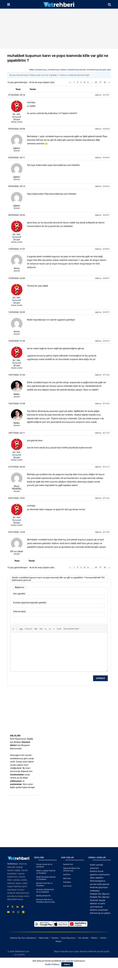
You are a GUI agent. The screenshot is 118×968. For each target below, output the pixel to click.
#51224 (106, 498)
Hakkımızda (43, 937)
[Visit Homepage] (59, 4)
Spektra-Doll (68, 864)
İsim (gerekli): (19, 593)
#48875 (106, 312)
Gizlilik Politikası (52, 964)
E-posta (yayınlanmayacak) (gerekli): (30, 602)
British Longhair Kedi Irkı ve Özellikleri (45, 871)
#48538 (106, 128)
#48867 (106, 278)
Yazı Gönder (83, 937)
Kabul (67, 964)
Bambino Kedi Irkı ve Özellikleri (44, 884)
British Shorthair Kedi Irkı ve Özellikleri (46, 878)
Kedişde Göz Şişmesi (99, 893)
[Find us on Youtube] (8, 912)
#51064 (106, 403)
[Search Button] (109, 4)
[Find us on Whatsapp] (18, 912)
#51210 (106, 466)
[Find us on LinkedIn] (18, 906)
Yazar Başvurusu (68, 937)
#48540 (106, 186)
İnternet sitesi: (19, 611)
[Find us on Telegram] (23, 912)
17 (100, 82)
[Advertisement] (59, 29)
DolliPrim (66, 874)
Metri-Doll (67, 878)
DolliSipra (67, 882)
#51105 (106, 432)
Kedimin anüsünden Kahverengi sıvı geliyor (100, 911)
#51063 (106, 374)
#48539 (106, 157)
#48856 (106, 248)
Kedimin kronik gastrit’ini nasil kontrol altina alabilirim (100, 874)
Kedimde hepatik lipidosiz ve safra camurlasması (97, 903)
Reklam (94, 937)
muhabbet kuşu (41, 69)
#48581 (106, 215)
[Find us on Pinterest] (22, 906)
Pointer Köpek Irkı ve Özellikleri (44, 865)
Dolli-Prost (67, 886)
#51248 (106, 532)
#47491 (106, 94)
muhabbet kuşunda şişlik (96, 69)
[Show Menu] (8, 4)
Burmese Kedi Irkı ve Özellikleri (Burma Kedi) (45, 900)
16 (96, 82)
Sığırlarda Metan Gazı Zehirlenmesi (71, 869)
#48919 (106, 340)
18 (105, 82)
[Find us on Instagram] (13, 912)
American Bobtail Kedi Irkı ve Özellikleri (45, 890)
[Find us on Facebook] (7, 906)
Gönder (100, 678)
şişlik (109, 69)
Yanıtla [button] (98, 95)
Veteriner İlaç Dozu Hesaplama (23, 937)
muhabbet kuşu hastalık (57, 69)
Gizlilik (103, 937)
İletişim (59, 941)
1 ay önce (53, 75)
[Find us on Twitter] (12, 906)
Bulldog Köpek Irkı (43, 895)
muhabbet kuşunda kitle (76, 69)
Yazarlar (54, 937)
